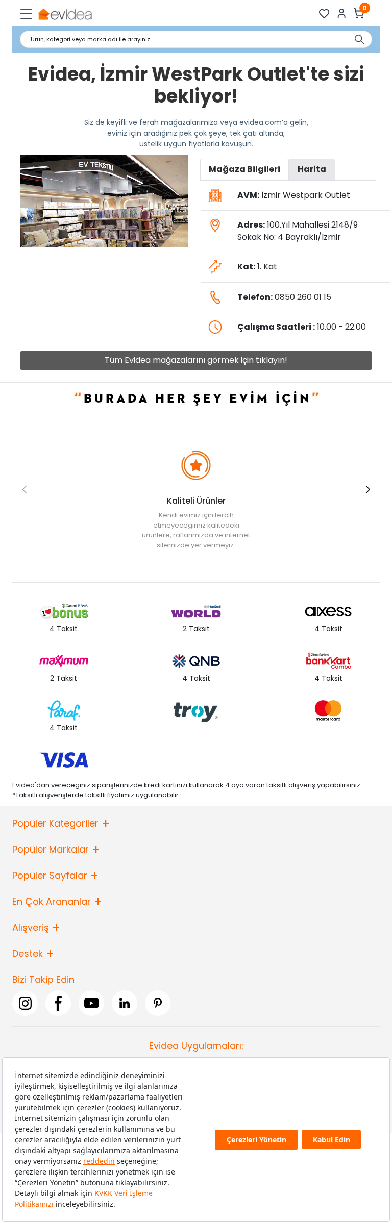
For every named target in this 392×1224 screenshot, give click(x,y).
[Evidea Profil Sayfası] (342, 13)
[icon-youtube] (91, 1003)
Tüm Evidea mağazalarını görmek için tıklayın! (196, 360)
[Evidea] (64, 13)
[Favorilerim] (324, 13)
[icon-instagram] (25, 1003)
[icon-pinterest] (157, 1003)
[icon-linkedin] (124, 1003)
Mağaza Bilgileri (244, 169)
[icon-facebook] (58, 1003)
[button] (368, 489)
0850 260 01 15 (303, 297)
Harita (312, 169)
